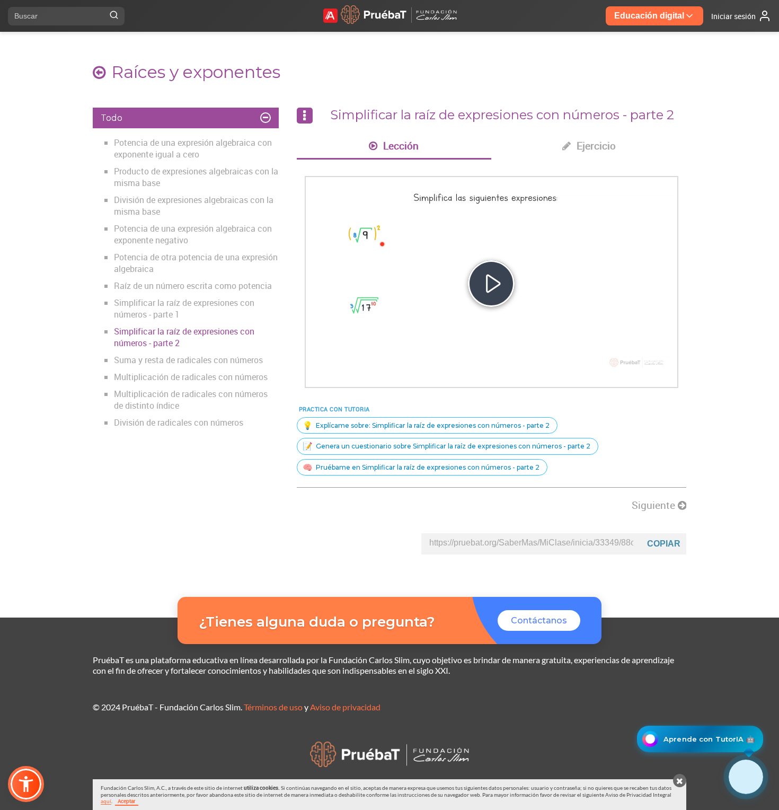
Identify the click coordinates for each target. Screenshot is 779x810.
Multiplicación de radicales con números (191, 377)
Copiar (663, 543)
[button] (26, 784)
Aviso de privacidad (345, 707)
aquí (106, 801)
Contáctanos (539, 620)
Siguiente (655, 505)
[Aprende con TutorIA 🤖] (746, 777)
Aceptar (127, 801)
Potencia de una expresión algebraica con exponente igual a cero (193, 148)
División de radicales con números (178, 422)
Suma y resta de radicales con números (188, 360)
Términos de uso (273, 707)
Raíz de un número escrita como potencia (193, 286)
